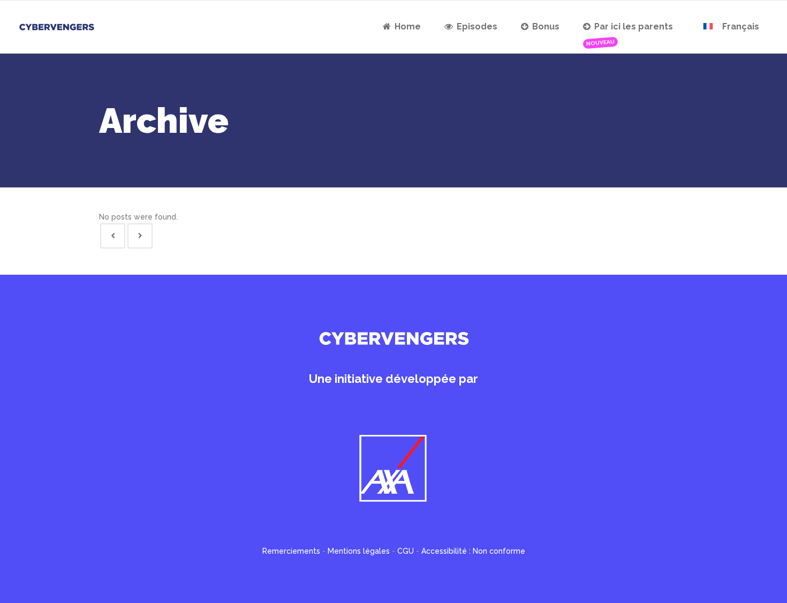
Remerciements (291, 551)
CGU (405, 551)
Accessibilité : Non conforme (473, 551)
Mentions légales (359, 551)
